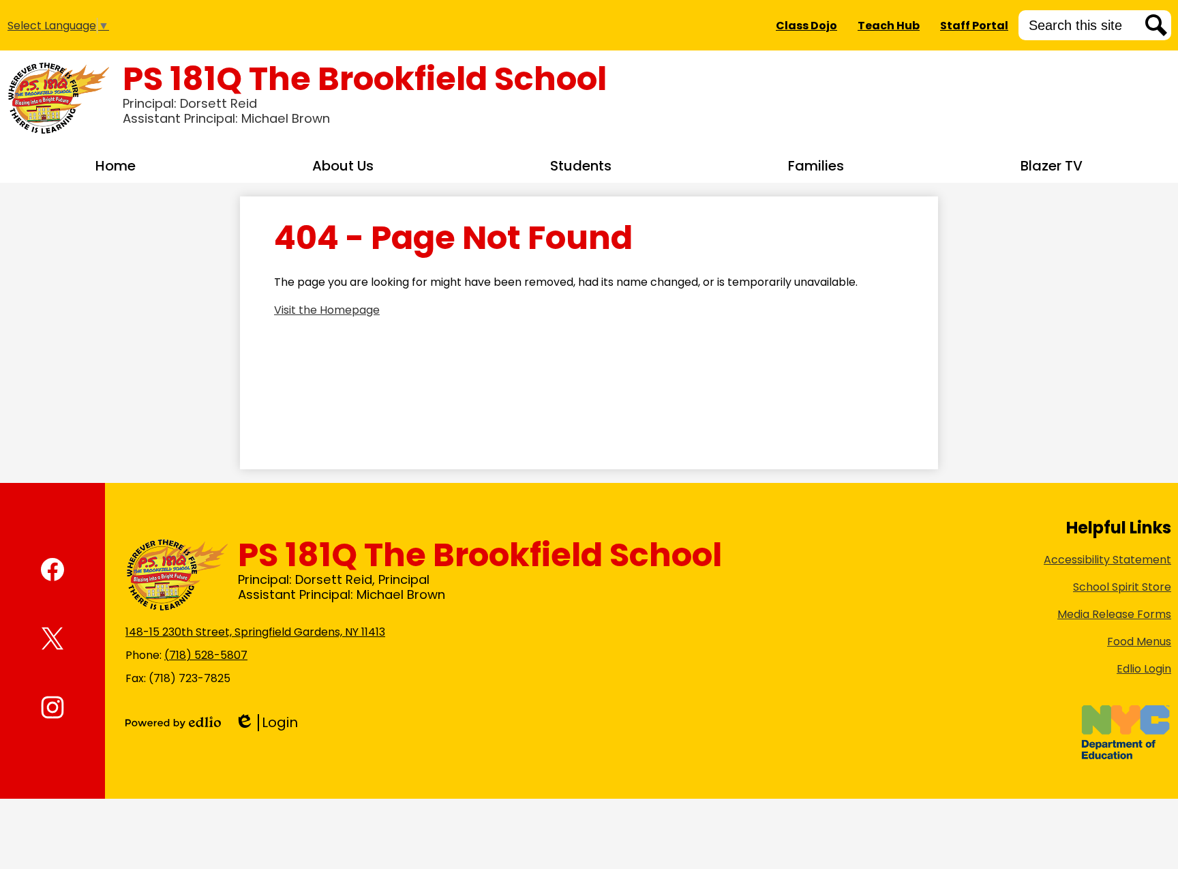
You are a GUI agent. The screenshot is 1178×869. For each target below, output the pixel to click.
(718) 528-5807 (205, 655)
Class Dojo (806, 25)
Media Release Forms (1114, 614)
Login (266, 722)
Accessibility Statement (1107, 560)
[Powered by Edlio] (173, 722)
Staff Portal (974, 25)
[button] (342, 166)
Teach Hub (889, 25)
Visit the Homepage (327, 310)
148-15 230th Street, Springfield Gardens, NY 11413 (255, 632)
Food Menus (1139, 641)
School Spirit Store (1122, 587)
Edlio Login (1144, 669)
